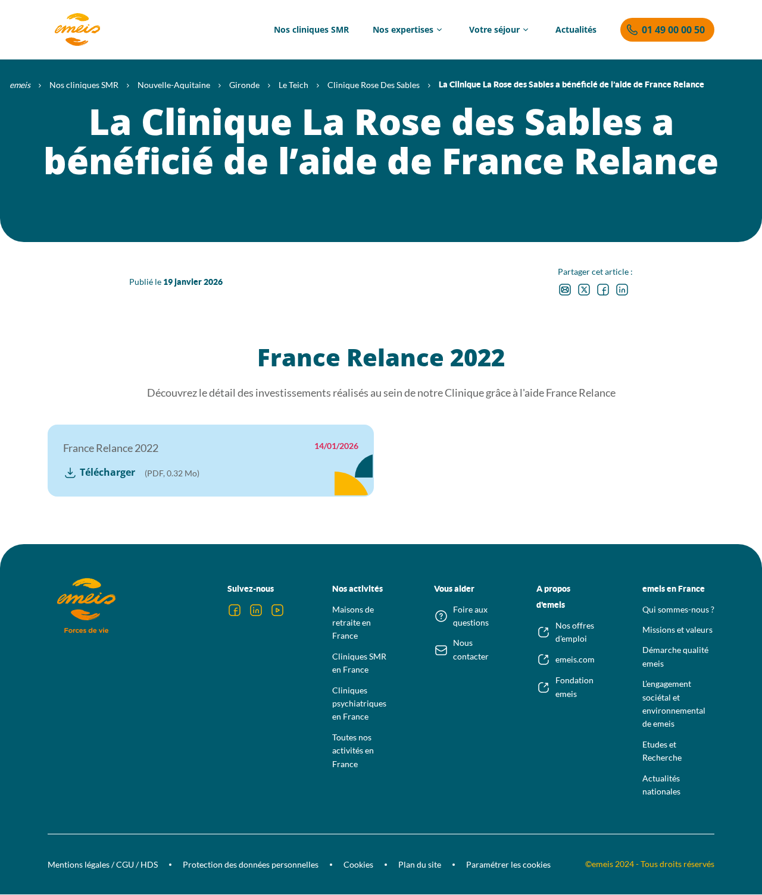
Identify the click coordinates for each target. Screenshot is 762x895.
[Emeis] (77, 29)
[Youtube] (277, 610)
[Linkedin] (256, 610)
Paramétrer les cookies (508, 864)
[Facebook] (234, 610)
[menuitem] (311, 30)
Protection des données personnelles (250, 864)
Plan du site (419, 864)
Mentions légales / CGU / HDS (103, 864)
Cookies (358, 864)
